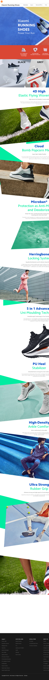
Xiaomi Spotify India (6, 670)
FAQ (46, 4)
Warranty (3, 647)
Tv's (16, 645)
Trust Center (46, 656)
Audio (17, 650)
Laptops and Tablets (20, 647)
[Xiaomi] (2, 1)
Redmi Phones (18, 643)
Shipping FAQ (4, 645)
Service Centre (5, 665)
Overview (25, 4)
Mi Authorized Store (33, 643)
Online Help (4, 641)
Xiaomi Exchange (5, 650)
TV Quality (45, 663)
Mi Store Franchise (33, 645)
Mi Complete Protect (6, 661)
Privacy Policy (46, 643)
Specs (31, 4)
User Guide (4, 652)
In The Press (45, 654)
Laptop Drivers (5, 654)
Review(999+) (39, 4)
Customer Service (5, 643)
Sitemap (25, 675)
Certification (4, 663)
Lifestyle (17, 652)
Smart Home (18, 654)
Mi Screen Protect (5, 656)
